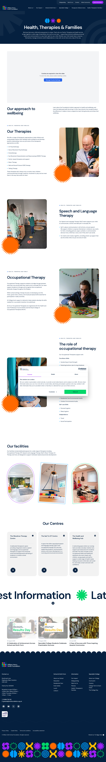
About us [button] (30, 7)
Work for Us (74, 683)
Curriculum (92, 681)
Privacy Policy (5, 730)
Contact (77, 2)
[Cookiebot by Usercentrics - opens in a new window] (79, 369)
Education (56, 681)
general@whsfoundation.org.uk (12, 701)
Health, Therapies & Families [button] (94, 7)
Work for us (70, 2)
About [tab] (76, 374)
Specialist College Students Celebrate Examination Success (52, 644)
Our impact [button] (39, 7)
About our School (58, 678)
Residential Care (58, 683)
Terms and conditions (25, 730)
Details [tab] (53, 374)
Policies (73, 686)
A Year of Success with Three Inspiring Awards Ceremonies (84, 644)
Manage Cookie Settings (53, 80)
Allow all (75, 391)
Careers (91, 683)
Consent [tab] (29, 374)
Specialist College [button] (63, 7)
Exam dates (57, 686)
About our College (94, 678)
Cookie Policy (14, 730)
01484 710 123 (7, 699)
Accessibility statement (38, 730)
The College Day (93, 690)
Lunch (55, 688)
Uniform (56, 690)
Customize (52, 391)
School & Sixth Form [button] (50, 7)
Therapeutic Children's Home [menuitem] (78, 7)
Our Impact (74, 678)
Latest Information (97, 2)
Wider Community (85, 2)
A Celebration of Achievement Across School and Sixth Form (21, 644)
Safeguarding (62, 2)
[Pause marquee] (53, 603)
